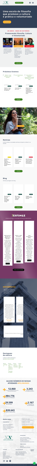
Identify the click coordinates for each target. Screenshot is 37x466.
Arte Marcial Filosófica (20, 453)
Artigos (4, 452)
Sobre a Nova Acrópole (24, 437)
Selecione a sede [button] (19, 2)
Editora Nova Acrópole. (9, 359)
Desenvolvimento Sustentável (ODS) (27, 441)
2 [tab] (11, 338)
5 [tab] (14, 338)
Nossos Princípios (23, 439)
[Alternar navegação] (33, 3)
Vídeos (4, 455)
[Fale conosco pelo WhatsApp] (34, 463)
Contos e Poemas (6, 456)
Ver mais (18, 99)
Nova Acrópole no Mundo (25, 447)
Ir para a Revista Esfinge (18, 269)
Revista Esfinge (6, 458)
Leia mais (8, 263)
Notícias (4, 451)
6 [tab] (15, 338)
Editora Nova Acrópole (7, 457)
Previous (2, 316)
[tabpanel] (9, 308)
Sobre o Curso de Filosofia (21, 451)
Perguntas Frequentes (20, 455)
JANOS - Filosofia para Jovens (21, 452)
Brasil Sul (22, 446)
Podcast (4, 453)
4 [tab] (13, 338)
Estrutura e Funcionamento (25, 438)
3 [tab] (12, 338)
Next (23, 316)
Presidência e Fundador (24, 440)
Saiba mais (18, 63)
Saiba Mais (7, 21)
